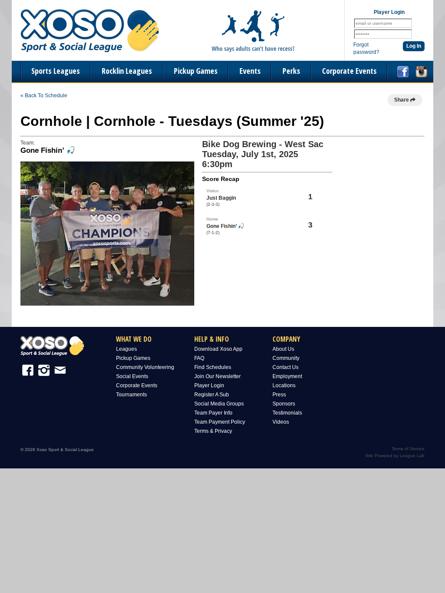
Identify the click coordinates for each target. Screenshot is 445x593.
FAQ (199, 358)
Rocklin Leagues (127, 71)
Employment (287, 376)
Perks (291, 71)
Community (285, 358)
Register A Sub (211, 395)
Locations (284, 385)
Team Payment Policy (219, 422)
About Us (283, 349)
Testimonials (287, 413)
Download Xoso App (218, 349)
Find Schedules (212, 367)
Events (250, 71)
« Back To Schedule (43, 95)
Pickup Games (196, 71)
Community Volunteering (145, 367)
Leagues (126, 349)
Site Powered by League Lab (395, 455)
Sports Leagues (55, 71)
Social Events (132, 376)
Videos (280, 422)
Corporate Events (349, 71)
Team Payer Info (213, 413)
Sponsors (283, 404)
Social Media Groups (219, 404)
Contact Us (285, 367)
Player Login (209, 385)
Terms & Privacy (213, 431)
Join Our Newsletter (217, 376)
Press (279, 395)
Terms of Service (408, 448)
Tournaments (131, 395)
